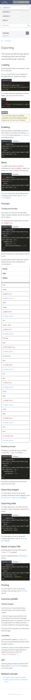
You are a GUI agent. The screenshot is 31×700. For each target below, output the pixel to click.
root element (25, 135)
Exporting (6, 36)
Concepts (6, 33)
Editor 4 (15, 20)
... (27, 33)
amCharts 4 (15, 12)
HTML (3, 99)
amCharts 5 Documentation (4, 2)
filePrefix (22, 556)
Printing (24, 591)
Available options (7, 298)
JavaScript (15, 141)
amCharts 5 (15, 8)
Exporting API (15, 666)
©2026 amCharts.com (15, 694)
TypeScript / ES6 (6, 80)
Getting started (15, 120)
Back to (21, 2)
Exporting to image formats (12, 497)
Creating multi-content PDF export (15, 677)
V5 (2, 41)
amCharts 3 (15, 16)
